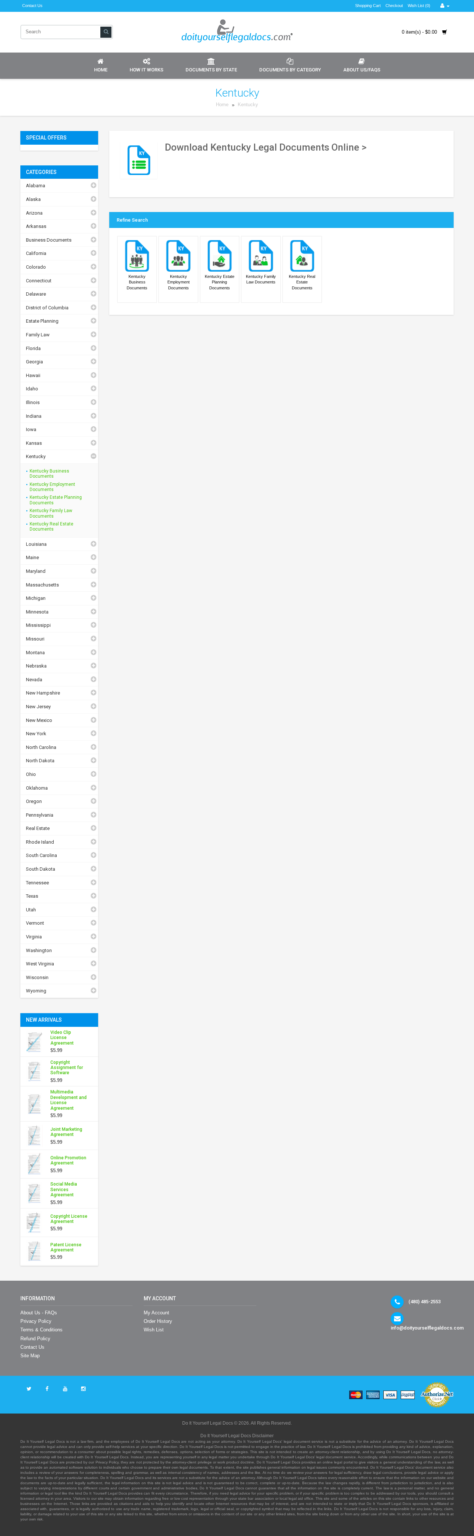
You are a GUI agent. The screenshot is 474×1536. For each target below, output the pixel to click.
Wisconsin (37, 977)
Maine (32, 557)
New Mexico (39, 720)
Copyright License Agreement (68, 1219)
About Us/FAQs (361, 70)
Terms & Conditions (41, 1329)
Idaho (32, 388)
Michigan (36, 598)
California (36, 253)
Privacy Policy (35, 1321)
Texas (32, 896)
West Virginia (40, 964)
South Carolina (41, 855)
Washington (39, 950)
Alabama (35, 185)
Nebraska (36, 666)
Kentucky (248, 105)
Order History (158, 1321)
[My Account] (445, 6)
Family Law (38, 334)
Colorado (36, 267)
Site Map (30, 1355)
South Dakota (40, 869)
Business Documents (48, 240)
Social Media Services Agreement (63, 1189)
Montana (35, 652)
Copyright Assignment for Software (66, 1068)
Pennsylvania (39, 815)
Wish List (154, 1329)
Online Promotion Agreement (68, 1160)
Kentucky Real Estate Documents (51, 526)
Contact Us (32, 5)
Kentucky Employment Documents (52, 487)
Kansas (34, 443)
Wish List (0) (419, 5)
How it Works (146, 70)
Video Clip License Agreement (62, 1038)
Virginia (34, 937)
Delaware (36, 294)
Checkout (394, 5)
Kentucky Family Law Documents (51, 513)
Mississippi (38, 625)
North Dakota (40, 760)
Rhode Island (40, 842)
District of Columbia (47, 307)
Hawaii (33, 375)
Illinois (33, 402)
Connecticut (38, 280)
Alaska (33, 199)
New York (36, 733)
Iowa (31, 429)
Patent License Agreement (65, 1247)
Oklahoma (37, 788)
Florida (33, 348)
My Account (156, 1312)
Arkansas (36, 226)
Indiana (33, 416)
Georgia (34, 361)
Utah (31, 909)
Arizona (34, 213)
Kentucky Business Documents (49, 473)
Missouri (35, 639)
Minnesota (37, 612)
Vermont (35, 923)
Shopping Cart (368, 5)
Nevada (34, 679)
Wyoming (36, 991)
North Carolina (41, 747)
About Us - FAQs (38, 1312)
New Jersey (38, 706)
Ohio (31, 774)
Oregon (34, 801)
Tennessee (37, 882)
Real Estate (38, 828)
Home (100, 70)
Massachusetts (42, 585)
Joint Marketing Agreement (66, 1132)
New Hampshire (43, 693)
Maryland (36, 571)
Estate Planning (42, 321)
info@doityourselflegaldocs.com (427, 1328)
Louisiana (36, 544)
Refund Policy (35, 1338)
